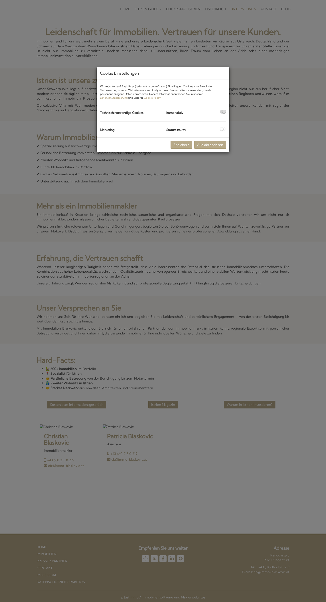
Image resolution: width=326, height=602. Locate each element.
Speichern (181, 145)
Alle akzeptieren (210, 145)
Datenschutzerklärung (114, 97)
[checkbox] (223, 112)
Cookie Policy (152, 97)
